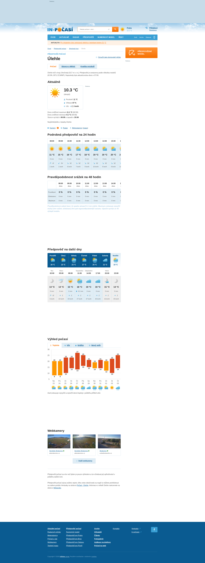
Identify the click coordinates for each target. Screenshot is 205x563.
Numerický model (72, 532)
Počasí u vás (52, 539)
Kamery (53, 128)
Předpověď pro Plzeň (74, 546)
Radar (65, 128)
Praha (129, 28)
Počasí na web (100, 546)
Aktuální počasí (54, 529)
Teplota (55, 345)
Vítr (68, 345)
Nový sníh (96, 345)
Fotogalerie (98, 539)
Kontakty (116, 529)
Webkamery (52, 542)
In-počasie (135, 532)
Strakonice (103, 451)
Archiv (141, 37)
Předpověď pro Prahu (74, 535)
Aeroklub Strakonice (56, 451)
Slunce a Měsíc (68, 66)
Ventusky (135, 529)
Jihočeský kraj (73, 48)
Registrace (153, 30)
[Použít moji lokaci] (108, 29)
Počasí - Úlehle (82, 485)
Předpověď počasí (60, 48)
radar (76, 37)
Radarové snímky (54, 532)
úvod (53, 37)
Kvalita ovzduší (87, 66)
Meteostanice (77, 128)
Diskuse (148, 37)
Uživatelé (98, 532)
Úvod (49, 48)
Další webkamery (85, 461)
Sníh (135, 37)
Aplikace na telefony (102, 542)
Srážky (81, 345)
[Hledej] (115, 29)
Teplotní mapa (53, 546)
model (106, 37)
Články (97, 535)
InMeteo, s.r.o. (65, 556)
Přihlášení (153, 28)
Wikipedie (57, 488)
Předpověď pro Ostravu (75, 542)
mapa (85, 128)
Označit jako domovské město (109, 57)
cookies (94, 556)
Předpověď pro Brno (74, 539)
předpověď (88, 37)
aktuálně (64, 37)
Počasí (53, 66)
